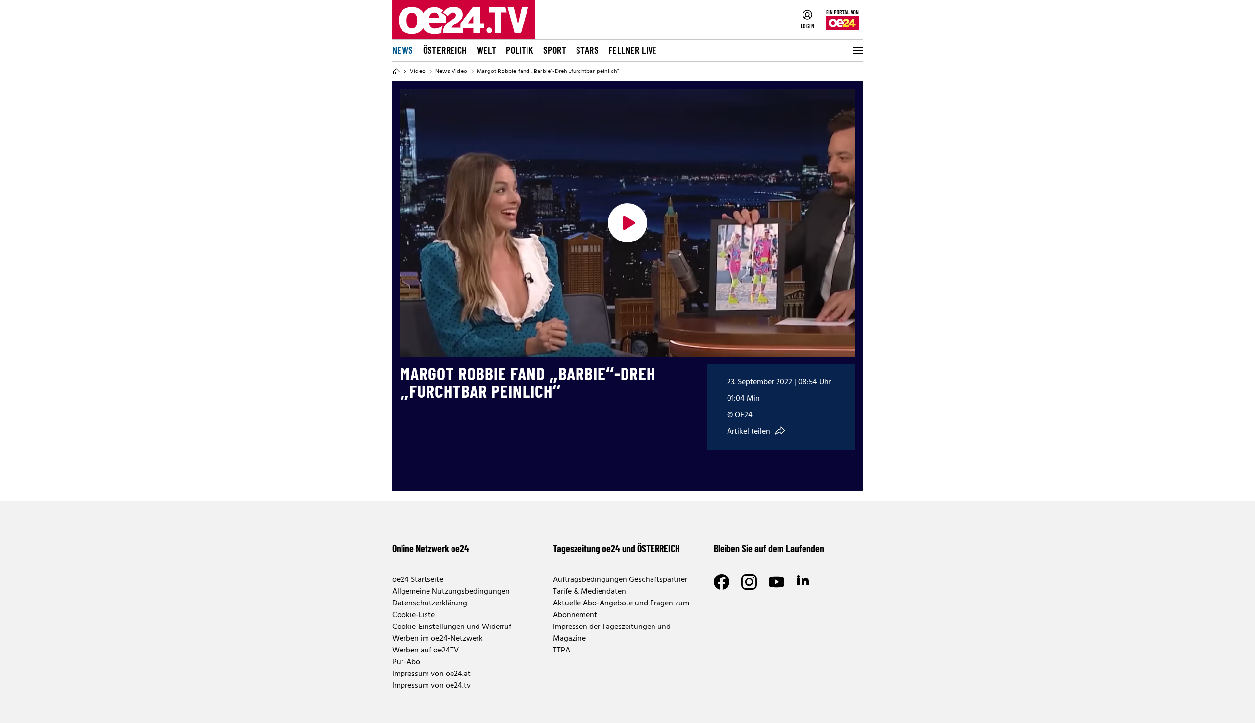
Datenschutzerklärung (429, 603)
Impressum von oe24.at (431, 674)
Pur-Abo (406, 662)
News (402, 50)
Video (418, 71)
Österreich (445, 50)
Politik (519, 50)
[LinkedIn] (804, 582)
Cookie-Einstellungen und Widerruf (451, 627)
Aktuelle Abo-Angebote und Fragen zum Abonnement (621, 609)
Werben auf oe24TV (425, 650)
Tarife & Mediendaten (589, 591)
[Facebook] (721, 582)
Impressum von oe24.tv (431, 685)
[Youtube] (776, 582)
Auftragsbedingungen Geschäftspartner (620, 580)
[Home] (396, 71)
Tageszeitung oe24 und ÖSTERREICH (616, 548)
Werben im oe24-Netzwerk (437, 638)
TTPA (561, 650)
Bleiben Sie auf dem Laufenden (769, 548)
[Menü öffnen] (857, 50)
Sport (554, 50)
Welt (487, 50)
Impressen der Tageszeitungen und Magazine (612, 633)
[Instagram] (749, 582)
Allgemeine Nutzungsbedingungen (451, 591)
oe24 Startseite (417, 580)
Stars (587, 50)
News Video (451, 71)
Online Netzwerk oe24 (430, 548)
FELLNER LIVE (632, 50)
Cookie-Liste (413, 615)
